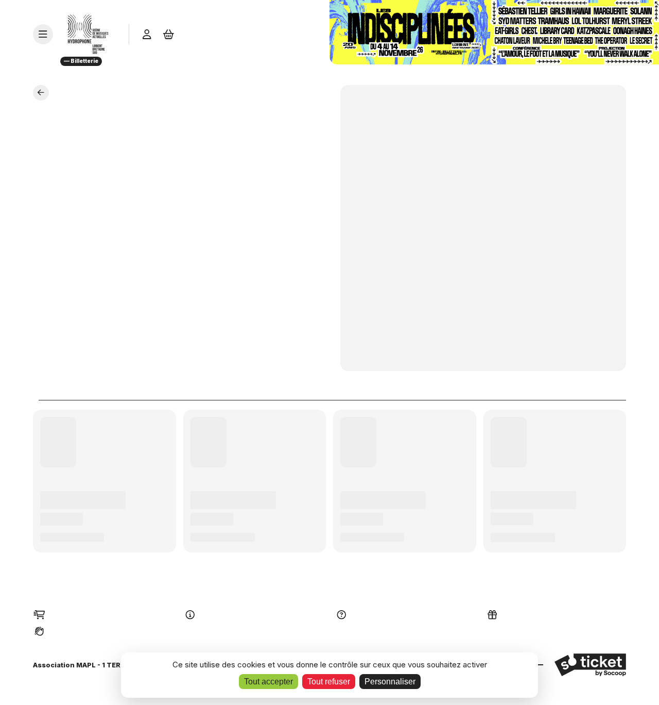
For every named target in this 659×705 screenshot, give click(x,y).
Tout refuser (328, 681)
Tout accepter (268, 681)
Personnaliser (390, 681)
